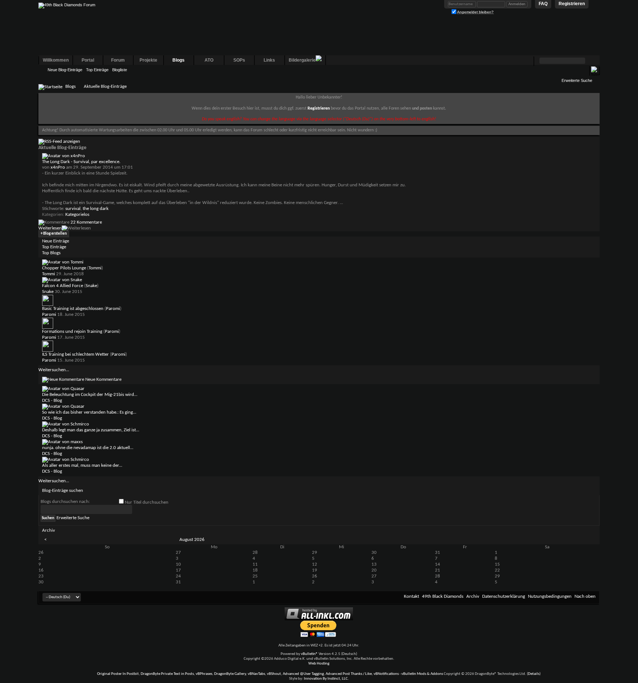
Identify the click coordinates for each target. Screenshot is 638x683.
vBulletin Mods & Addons (422, 674)
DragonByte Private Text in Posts (167, 674)
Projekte (148, 60)
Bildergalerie (302, 60)
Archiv (472, 596)
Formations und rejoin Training (72, 331)
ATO (209, 60)
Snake (91, 285)
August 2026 (192, 539)
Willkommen (56, 60)
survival (72, 208)
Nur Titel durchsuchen (146, 502)
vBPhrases (204, 674)
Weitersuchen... (53, 370)
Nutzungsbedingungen (550, 596)
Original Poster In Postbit (118, 674)
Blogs (178, 60)
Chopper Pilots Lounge (64, 268)
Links (269, 60)
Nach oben (585, 596)
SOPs (239, 60)
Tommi (95, 268)
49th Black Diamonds (442, 596)
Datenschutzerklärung (503, 596)
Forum (118, 60)
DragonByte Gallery (230, 674)
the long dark (96, 208)
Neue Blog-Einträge (65, 70)
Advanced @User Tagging (303, 674)
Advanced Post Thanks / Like (349, 674)
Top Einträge (97, 70)
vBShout (274, 674)
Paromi (113, 308)
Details (533, 674)
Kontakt (411, 596)
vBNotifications (386, 674)
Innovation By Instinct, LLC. (326, 679)
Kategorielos (77, 214)
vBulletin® (309, 654)
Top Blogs (51, 253)
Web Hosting (318, 664)
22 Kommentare (86, 222)
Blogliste (119, 70)
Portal (88, 60)
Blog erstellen (54, 234)
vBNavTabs (256, 674)
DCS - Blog (52, 400)
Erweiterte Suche (577, 80)
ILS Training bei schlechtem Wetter (75, 354)
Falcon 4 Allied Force (62, 285)
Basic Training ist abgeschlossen (72, 308)
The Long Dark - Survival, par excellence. (81, 161)
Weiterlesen (50, 228)
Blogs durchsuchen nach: (65, 501)
